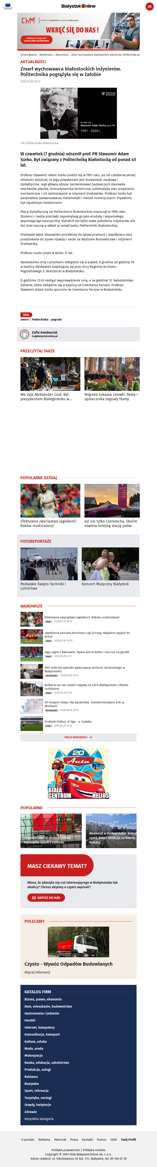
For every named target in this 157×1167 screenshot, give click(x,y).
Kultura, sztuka (36, 1042)
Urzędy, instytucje (38, 1105)
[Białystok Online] (78, 6)
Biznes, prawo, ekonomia (43, 999)
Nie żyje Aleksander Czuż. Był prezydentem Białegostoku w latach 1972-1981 (44, 396)
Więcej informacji (37, 972)
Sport (48, 622)
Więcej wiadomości (76, 737)
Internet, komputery (40, 1027)
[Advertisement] (78, 438)
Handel (30, 1020)
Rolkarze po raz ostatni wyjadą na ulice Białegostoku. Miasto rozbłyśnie (86, 687)
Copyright (51, 1154)
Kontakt (87, 1139)
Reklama (31, 1077)
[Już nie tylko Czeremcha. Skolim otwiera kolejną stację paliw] (114, 501)
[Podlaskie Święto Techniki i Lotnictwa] (49, 563)
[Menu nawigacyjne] (150, 6)
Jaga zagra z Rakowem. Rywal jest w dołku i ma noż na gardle (87, 652)
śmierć (24, 319)
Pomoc (102, 1139)
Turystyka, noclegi (38, 1098)
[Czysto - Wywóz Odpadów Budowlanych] (78, 942)
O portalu (27, 1139)
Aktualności (62, 54)
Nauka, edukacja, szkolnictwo (47, 1063)
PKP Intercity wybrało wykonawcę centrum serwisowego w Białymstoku (85, 669)
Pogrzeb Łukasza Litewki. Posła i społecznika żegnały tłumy (111, 396)
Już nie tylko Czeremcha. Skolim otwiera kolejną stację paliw (110, 523)
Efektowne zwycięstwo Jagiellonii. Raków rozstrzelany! (48, 523)
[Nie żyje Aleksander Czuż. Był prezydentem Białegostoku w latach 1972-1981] (50, 374)
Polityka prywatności (66, 1150)
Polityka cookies (94, 1150)
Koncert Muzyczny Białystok (105, 584)
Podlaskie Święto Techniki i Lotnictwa (43, 586)
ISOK (114, 1139)
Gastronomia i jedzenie (42, 1013)
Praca (74, 1139)
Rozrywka (32, 1084)
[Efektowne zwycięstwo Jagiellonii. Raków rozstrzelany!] (50, 501)
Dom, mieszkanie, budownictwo (48, 1006)
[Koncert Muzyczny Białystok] (110, 563)
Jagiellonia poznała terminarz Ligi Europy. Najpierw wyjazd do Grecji (87, 634)
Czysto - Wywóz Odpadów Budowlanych (69, 964)
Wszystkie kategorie (39, 1119)
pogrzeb (56, 319)
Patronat (60, 1139)
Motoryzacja (34, 1055)
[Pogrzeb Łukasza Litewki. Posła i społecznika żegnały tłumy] (114, 374)
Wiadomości (46, 54)
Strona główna (28, 54)
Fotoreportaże (36, 541)
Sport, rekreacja (37, 1091)
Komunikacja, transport (42, 1034)
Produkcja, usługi (38, 1070)
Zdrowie (31, 1112)
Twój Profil (128, 1139)
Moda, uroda (34, 1048)
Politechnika (40, 319)
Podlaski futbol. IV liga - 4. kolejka (68, 721)
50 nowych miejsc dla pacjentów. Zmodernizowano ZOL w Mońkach (84, 704)
